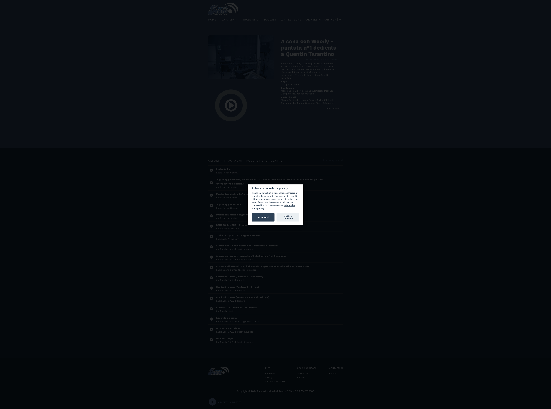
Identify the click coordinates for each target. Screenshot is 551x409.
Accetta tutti (263, 217)
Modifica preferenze (288, 217)
